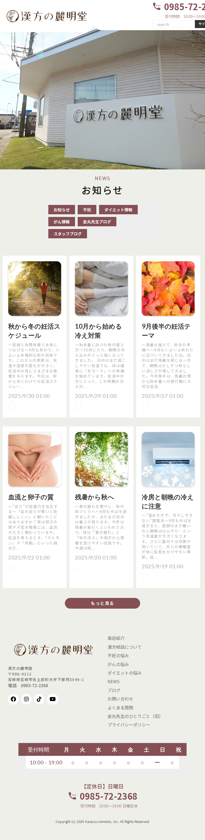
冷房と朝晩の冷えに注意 (168, 501)
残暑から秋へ (94, 497)
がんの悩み (118, 664)
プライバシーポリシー (129, 724)
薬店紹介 (116, 638)
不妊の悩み (118, 655)
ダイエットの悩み (125, 673)
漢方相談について (125, 647)
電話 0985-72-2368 (28, 685)
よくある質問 (120, 707)
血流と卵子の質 (31, 497)
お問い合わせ (120, 698)
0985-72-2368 (108, 796)
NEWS (114, 681)
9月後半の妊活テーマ (166, 330)
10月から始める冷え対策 (98, 330)
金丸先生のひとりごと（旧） (135, 716)
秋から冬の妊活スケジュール (34, 330)
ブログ (114, 690)
